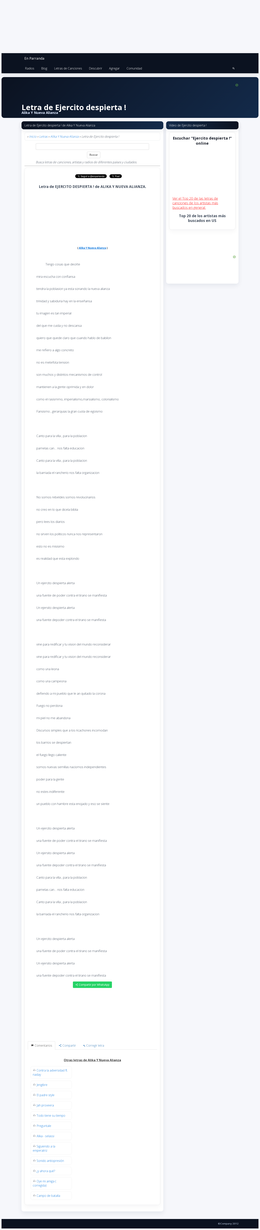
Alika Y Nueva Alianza (64, 136)
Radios (29, 68)
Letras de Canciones (68, 68)
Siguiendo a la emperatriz (44, 1148)
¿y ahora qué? (46, 1171)
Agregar (114, 68)
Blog (44, 68)
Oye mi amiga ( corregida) (44, 1183)
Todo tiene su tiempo (51, 1115)
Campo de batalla (48, 1196)
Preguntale (44, 1126)
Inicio (32, 136)
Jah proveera (45, 1105)
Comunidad (134, 68)
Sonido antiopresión (50, 1161)
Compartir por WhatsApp (93, 984)
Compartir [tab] (69, 1045)
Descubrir (95, 68)
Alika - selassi (45, 1136)
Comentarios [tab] (43, 1045)
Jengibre (42, 1085)
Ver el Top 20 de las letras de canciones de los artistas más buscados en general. (195, 203)
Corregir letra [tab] (94, 1045)
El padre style (45, 1095)
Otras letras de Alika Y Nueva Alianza (92, 1060)
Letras (43, 136)
